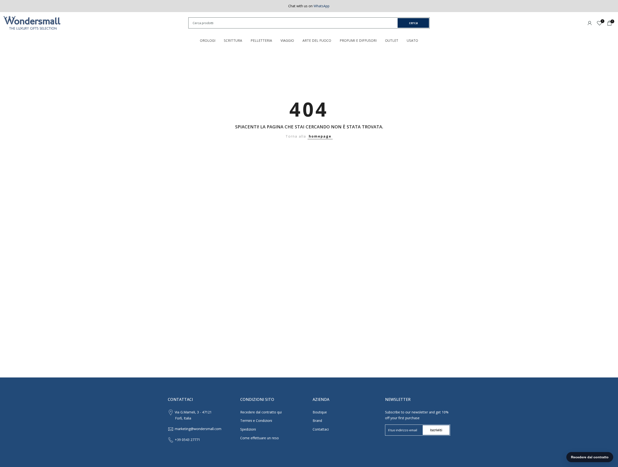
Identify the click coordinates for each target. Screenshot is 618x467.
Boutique (320, 412)
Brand (317, 420)
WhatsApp (322, 6)
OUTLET (391, 40)
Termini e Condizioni (256, 420)
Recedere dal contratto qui (261, 412)
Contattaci (321, 429)
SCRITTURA (233, 40)
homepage (320, 136)
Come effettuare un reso (259, 438)
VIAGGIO (287, 40)
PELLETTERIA (261, 40)
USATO (412, 40)
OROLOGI (207, 40)
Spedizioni (248, 429)
